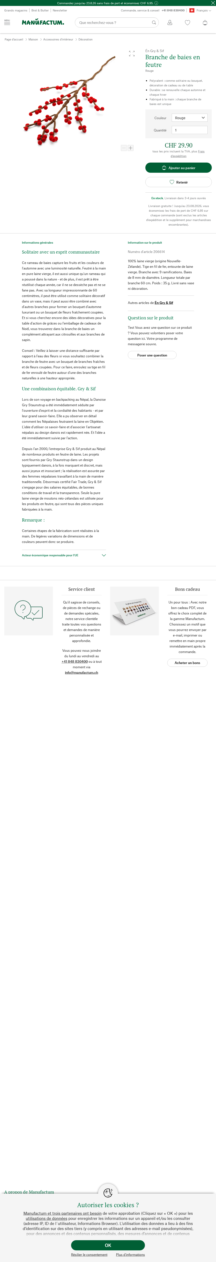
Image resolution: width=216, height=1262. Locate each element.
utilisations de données (46, 1218)
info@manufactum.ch (81, 672)
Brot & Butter (40, 10)
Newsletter (60, 10)
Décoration (85, 39)
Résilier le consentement (89, 1254)
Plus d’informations (130, 1254)
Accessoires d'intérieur (58, 39)
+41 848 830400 (75, 661)
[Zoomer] (131, 148)
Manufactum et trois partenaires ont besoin (62, 1213)
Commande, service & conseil (153, 10)
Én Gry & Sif (164, 303)
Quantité (160, 130)
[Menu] (7, 22)
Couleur (160, 118)
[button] (132, 53)
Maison (33, 39)
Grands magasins (15, 10)
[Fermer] (213, 3)
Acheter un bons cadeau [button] (187, 664)
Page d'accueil (14, 39)
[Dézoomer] (124, 148)
